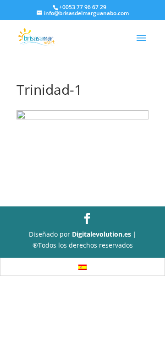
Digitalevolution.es (101, 234)
